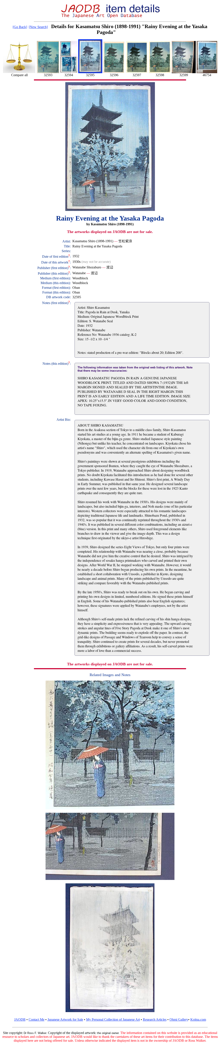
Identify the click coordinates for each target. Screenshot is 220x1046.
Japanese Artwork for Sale (65, 1019)
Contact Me (36, 1019)
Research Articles (155, 1019)
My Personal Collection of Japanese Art (113, 1019)
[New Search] (38, 27)
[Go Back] (20, 27)
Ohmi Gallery (179, 1019)
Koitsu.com (198, 1019)
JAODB (20, 1019)
